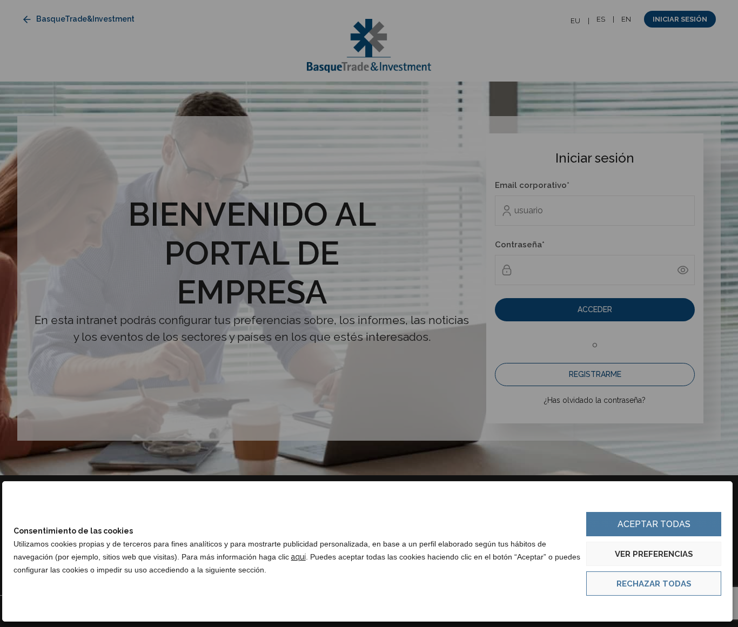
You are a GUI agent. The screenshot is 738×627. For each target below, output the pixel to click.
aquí (298, 556)
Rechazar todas (654, 584)
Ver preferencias (654, 554)
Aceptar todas (654, 524)
